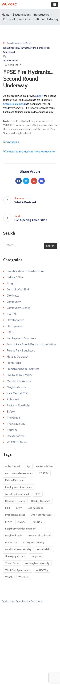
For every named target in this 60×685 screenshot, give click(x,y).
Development (15, 320)
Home (5, 15)
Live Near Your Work (19, 375)
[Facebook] (18, 181)
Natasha (37, 521)
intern (19, 508)
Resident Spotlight (18, 405)
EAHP (10, 332)
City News (13, 296)
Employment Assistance (21, 338)
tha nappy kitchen (15, 556)
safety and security (33, 542)
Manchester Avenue (19, 381)
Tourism (12, 430)
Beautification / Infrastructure (30, 15)
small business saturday (18, 549)
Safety (11, 412)
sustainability (44, 549)
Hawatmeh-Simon (15, 501)
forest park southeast (17, 494)
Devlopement (15, 326)
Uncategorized (15, 436)
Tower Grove (12, 563)
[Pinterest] (34, 181)
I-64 (7, 508)
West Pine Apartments (17, 570)
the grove (36, 556)
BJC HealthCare (44, 466)
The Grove (13, 418)
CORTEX (43, 473)
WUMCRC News (17, 442)
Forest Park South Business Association (31, 344)
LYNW (8, 521)
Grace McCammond (14, 104)
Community (14, 302)
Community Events (18, 308)
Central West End (18, 289)
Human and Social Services (23, 369)
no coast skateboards (40, 535)
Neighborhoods (16, 387)
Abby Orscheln (13, 466)
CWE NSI (12, 314)
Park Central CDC (17, 393)
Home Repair (15, 363)
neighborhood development (20, 528)
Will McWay (42, 570)
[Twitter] (26, 181)
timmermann (10, 60)
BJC (29, 466)
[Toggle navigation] (54, 4)
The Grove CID (16, 424)
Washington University (37, 563)
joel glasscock (35, 508)
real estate (11, 542)
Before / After (15, 277)
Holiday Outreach (17, 357)
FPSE (37, 494)
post (40, 96)
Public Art (13, 399)
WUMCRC (23, 577)
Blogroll (12, 283)
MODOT (22, 521)
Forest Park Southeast (21, 350)
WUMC (9, 577)
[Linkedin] (41, 181)
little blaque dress (15, 514)
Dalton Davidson (14, 480)
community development (19, 473)
